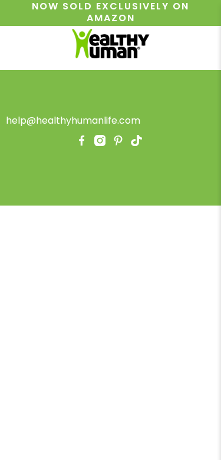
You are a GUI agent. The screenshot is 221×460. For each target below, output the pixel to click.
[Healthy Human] (110, 45)
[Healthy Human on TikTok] (136, 143)
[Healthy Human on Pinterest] (118, 143)
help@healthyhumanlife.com (73, 120)
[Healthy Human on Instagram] (99, 143)
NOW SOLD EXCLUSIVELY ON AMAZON (110, 12)
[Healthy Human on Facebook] (81, 143)
